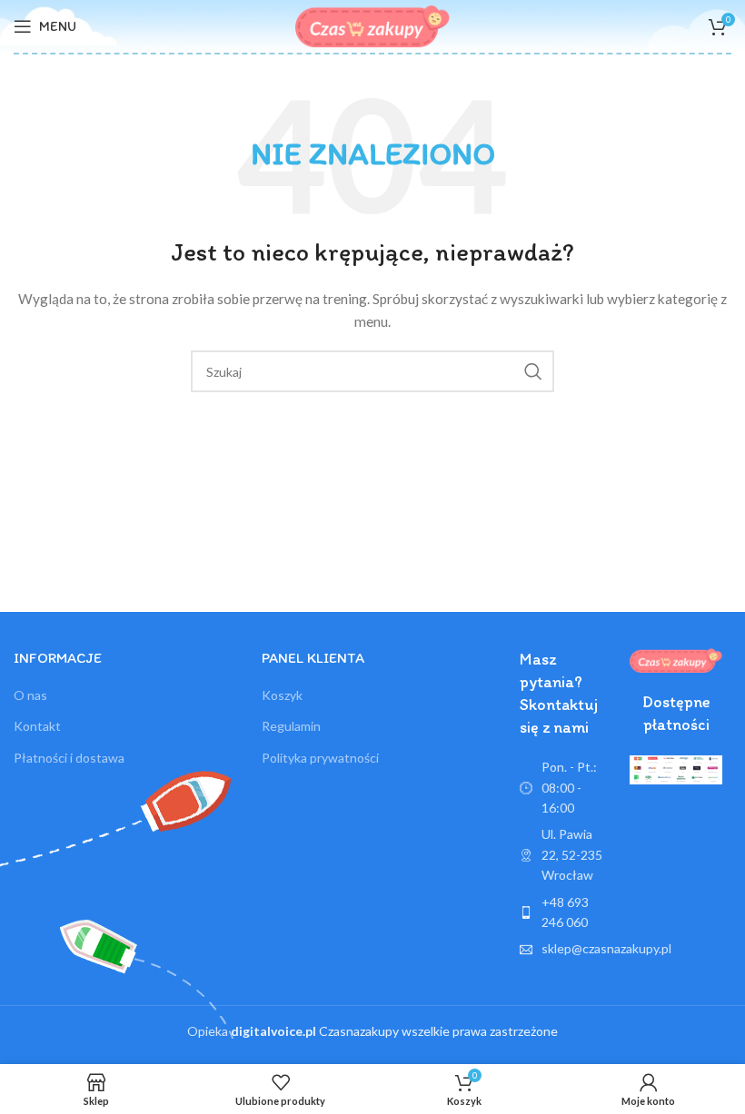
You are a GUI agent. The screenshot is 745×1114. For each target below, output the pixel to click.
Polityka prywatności (320, 757)
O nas (30, 695)
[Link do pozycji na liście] (566, 912)
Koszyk (282, 695)
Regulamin (291, 726)
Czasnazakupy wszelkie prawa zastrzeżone (394, 1031)
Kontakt (37, 726)
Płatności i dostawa (69, 757)
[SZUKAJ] (533, 371)
